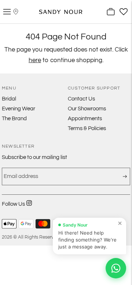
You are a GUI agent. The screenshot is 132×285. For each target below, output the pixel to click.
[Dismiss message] (120, 223)
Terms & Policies (87, 128)
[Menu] (7, 12)
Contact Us (81, 99)
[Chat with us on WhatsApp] (116, 268)
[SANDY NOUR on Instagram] (29, 207)
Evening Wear (18, 108)
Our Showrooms (87, 108)
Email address (19, 171)
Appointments (85, 118)
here (35, 60)
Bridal (9, 99)
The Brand (14, 118)
